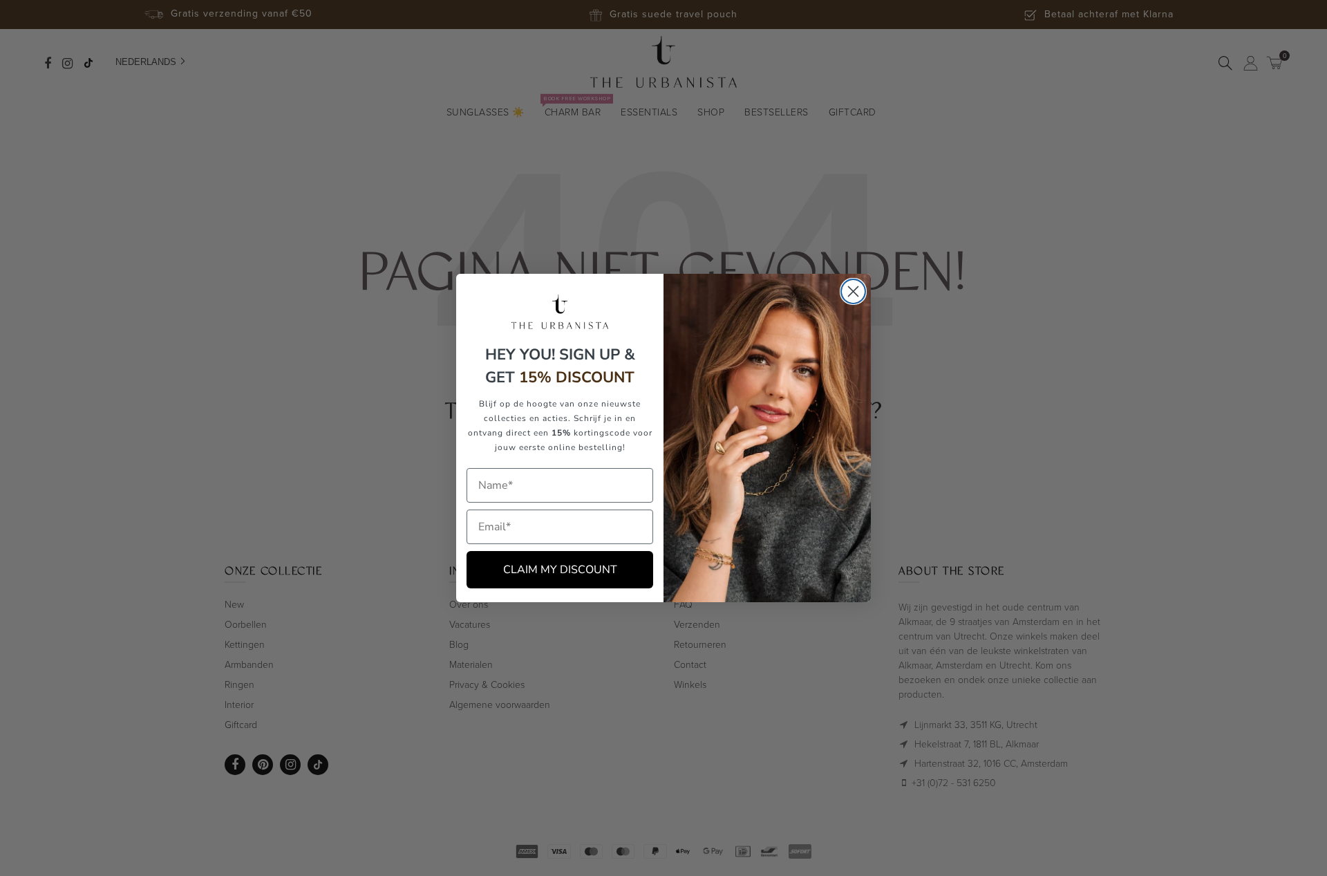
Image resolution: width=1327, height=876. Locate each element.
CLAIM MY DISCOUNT (560, 569)
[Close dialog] (853, 291)
